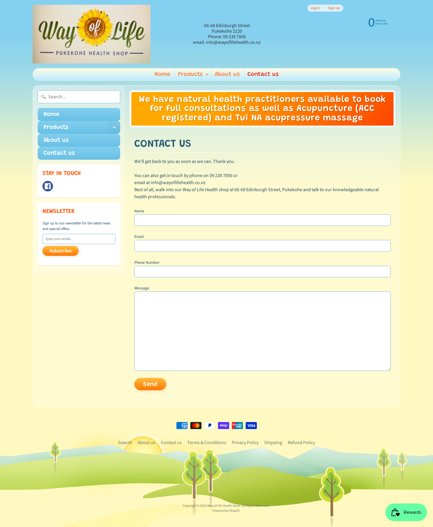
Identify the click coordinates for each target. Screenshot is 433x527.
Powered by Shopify (225, 510)
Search (125, 442)
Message (141, 288)
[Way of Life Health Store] (92, 34)
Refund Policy (301, 442)
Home (162, 74)
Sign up (334, 8)
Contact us (263, 74)
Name (139, 211)
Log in (315, 8)
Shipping (273, 442)
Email (138, 236)
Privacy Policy (245, 442)
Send (150, 384)
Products (194, 75)
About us (227, 74)
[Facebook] (47, 186)
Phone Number (147, 262)
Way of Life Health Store (223, 505)
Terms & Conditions (206, 442)
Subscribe (60, 251)
